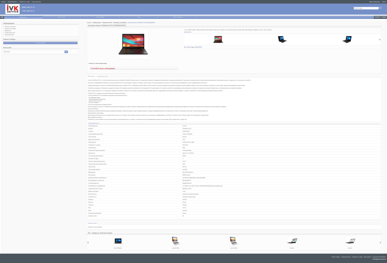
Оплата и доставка (10, 26)
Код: (192, 47)
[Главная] (2, 17)
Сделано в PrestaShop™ (379, 257)
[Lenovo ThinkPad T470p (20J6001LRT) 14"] (292, 241)
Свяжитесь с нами (357, 257)
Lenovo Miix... (176, 248)
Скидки (384, 17)
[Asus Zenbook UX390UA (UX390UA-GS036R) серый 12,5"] (118, 241)
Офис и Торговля (178, 17)
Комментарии (92, 223)
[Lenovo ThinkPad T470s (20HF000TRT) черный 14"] (350, 241)
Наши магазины (9, 34)
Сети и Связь (61, 17)
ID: (185, 47)
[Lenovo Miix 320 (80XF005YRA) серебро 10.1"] (176, 241)
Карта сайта (367, 257)
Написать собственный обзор (98, 63)
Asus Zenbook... (118, 248)
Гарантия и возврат (10, 28)
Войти (384, 2)
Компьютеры (23, 17)
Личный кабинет (12, 2)
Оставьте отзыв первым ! (95, 227)
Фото (139, 17)
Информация (8, 23)
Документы (8, 30)
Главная (89, 22)
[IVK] (20, 9)
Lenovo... (292, 248)
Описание (91, 76)
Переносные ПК (107, 22)
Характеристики (102, 76)
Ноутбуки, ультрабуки (119, 22)
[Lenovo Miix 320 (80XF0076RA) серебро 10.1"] (234, 241)
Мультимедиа (100, 17)
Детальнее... (188, 32)
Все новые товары (40, 42)
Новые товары (9, 39)
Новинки (377, 17)
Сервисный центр (10, 32)
